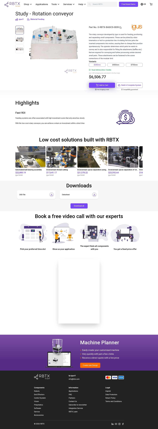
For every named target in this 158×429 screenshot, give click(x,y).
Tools (54, 4)
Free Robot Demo (128, 4)
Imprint (108, 391)
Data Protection (111, 395)
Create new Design (90, 365)
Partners (72, 398)
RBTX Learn (73, 412)
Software (37, 408)
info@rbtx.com (74, 379)
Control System (40, 398)
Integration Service (76, 408)
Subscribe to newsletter (78, 405)
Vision (36, 401)
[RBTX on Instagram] (119, 424)
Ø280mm (97, 65)
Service (37, 412)
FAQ (70, 395)
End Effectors (39, 395)
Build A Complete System (131, 85)
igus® (21, 19)
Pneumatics (38, 405)
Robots (37, 391)
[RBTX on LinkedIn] (112, 424)
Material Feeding (37, 19)
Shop (26, 4)
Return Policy (110, 398)
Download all (79, 206)
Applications (42, 4)
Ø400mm (115, 65)
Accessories (39, 415)
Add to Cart (103, 85)
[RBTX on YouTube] (116, 424)
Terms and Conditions (113, 401)
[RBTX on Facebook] (123, 424)
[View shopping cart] (151, 4)
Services (67, 4)
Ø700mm (134, 65)
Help (80, 4)
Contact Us (73, 401)
